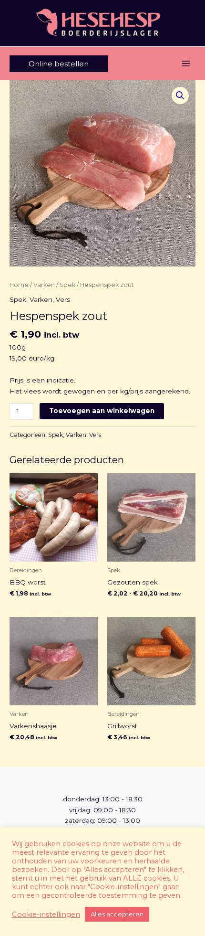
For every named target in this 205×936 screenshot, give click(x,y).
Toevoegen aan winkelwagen (101, 411)
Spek (67, 284)
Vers (63, 299)
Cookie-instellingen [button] (46, 914)
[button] (59, 63)
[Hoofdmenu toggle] (186, 63)
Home (19, 284)
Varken (44, 284)
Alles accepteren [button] (117, 914)
